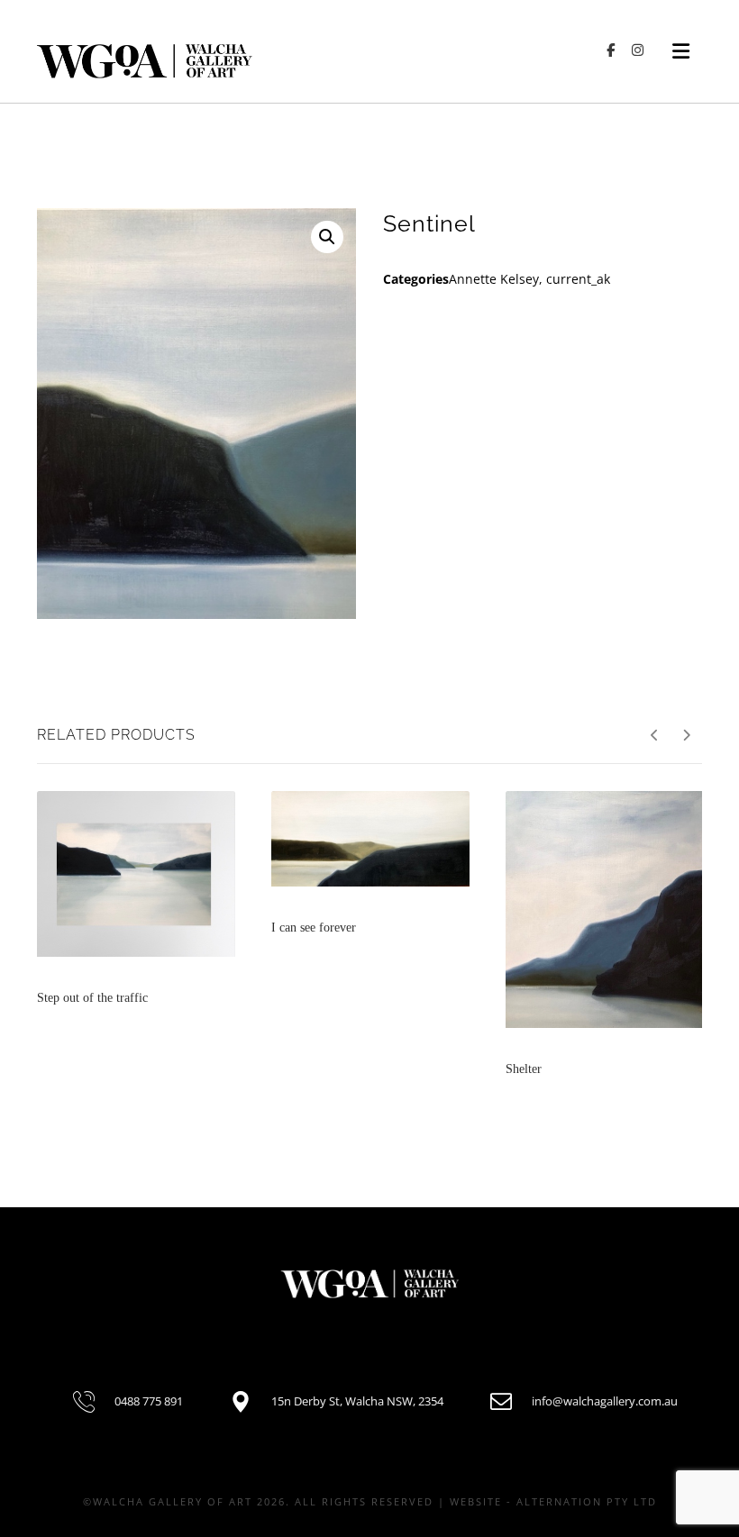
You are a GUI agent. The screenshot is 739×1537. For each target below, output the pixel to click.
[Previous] (655, 735)
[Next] (686, 735)
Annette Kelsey (494, 278)
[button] (327, 237)
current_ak (578, 278)
